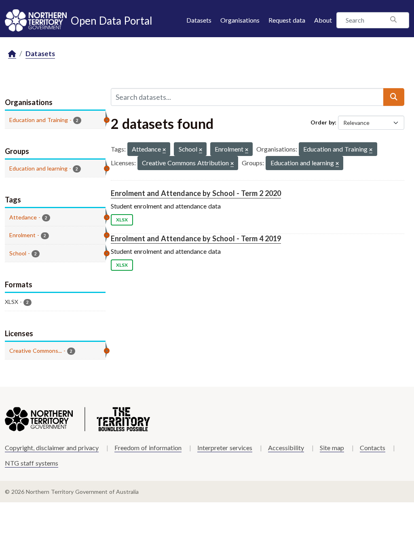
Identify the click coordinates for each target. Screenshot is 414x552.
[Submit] (393, 97)
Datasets (198, 20)
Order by (322, 122)
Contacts (372, 447)
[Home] (12, 54)
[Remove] (164, 150)
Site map (332, 447)
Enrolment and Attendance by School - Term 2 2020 (196, 193)
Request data (286, 20)
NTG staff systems (31, 463)
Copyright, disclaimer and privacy (52, 447)
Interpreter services (224, 447)
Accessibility (286, 447)
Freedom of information (148, 447)
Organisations (240, 20)
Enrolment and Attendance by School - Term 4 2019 (196, 238)
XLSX (122, 220)
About (323, 20)
